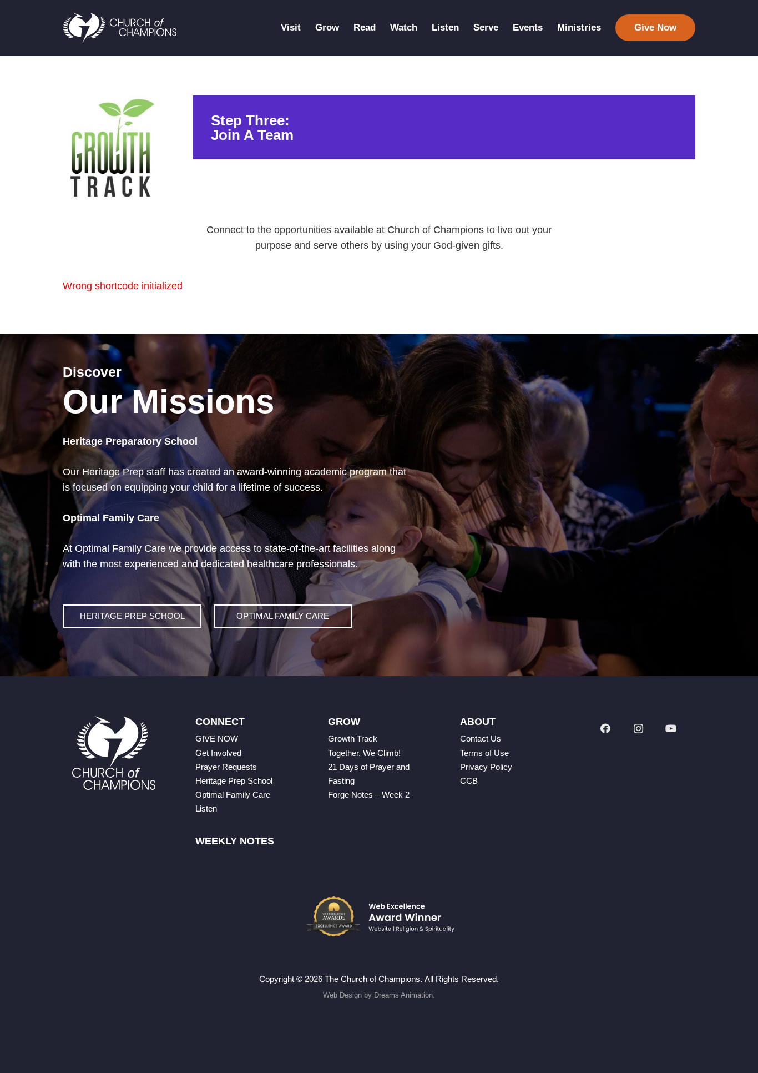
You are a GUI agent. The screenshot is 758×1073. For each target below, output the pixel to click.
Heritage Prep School (233, 780)
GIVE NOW (216, 738)
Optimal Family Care (232, 794)
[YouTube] (671, 728)
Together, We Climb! (364, 753)
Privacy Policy (486, 767)
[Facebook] (605, 728)
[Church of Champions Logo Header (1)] (119, 28)
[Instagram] (638, 728)
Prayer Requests (226, 767)
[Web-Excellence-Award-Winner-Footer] (379, 916)
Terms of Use (484, 753)
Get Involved (218, 753)
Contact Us (480, 738)
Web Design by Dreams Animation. (379, 995)
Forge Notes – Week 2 (369, 794)
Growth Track (352, 738)
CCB (469, 780)
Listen (206, 808)
